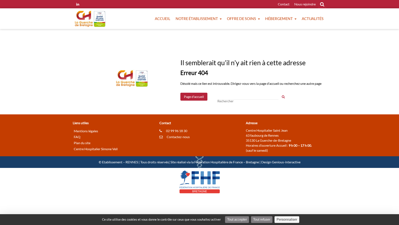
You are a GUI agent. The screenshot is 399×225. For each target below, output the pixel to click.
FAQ (77, 137)
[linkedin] (78, 4)
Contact (283, 4)
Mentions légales (86, 131)
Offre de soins (242, 18)
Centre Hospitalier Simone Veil (96, 149)
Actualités (313, 18)
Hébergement (279, 18)
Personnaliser (287, 219)
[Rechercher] (283, 97)
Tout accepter (237, 219)
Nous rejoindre (305, 4)
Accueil (162, 18)
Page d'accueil (194, 97)
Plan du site (82, 143)
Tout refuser (261, 219)
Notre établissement (197, 18)
